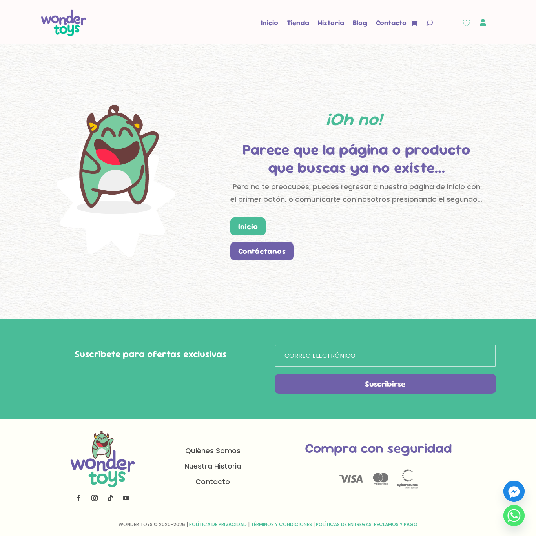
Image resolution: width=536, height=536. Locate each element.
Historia (331, 22)
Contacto (391, 22)
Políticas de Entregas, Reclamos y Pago (366, 524)
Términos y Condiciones (281, 524)
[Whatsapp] (514, 515)
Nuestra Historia (212, 466)
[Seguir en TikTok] (110, 498)
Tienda (298, 22)
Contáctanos (262, 251)
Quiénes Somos (213, 451)
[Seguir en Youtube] (126, 498)
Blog (360, 22)
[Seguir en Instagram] (94, 498)
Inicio (269, 22)
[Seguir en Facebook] (79, 498)
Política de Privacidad (218, 524)
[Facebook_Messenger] (514, 491)
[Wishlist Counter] (466, 22)
